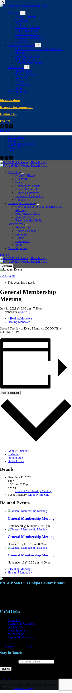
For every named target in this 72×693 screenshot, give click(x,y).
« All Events (7, 276)
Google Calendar (18, 450)
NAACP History (25, 175)
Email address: (9, 661)
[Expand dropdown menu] (22, 173)
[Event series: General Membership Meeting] (51, 526)
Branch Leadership (26, 189)
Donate (19, 237)
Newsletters (22, 241)
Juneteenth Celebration (29, 196)
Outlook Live (16, 461)
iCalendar (13, 454)
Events (12, 140)
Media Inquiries (17, 248)
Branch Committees (27, 192)
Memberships (16, 137)
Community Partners (27, 186)
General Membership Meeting (33, 491)
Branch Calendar (25, 230)
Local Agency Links (27, 213)
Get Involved (16, 224)
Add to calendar (10, 392)
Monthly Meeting (38, 494)
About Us (14, 172)
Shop (11, 151)
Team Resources (25, 217)
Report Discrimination (21, 144)
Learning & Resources (21, 203)
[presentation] (27, 511)
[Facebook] (2, 158)
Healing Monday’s (20, 318)
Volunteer (21, 234)
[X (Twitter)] (7, 158)
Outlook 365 (15, 457)
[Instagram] (11, 158)
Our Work (21, 179)
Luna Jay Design (23, 688)
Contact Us (14, 147)
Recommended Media (28, 220)
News (18, 182)
